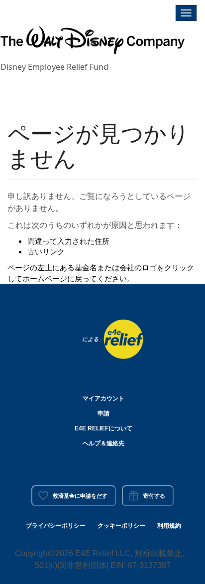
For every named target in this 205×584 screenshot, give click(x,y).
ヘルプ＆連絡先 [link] (103, 443)
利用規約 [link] (169, 525)
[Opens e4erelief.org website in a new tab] (123, 338)
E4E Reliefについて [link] (103, 428)
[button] (92, 42)
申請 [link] (103, 413)
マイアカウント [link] (103, 398)
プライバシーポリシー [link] (56, 525)
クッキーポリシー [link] (121, 525)
